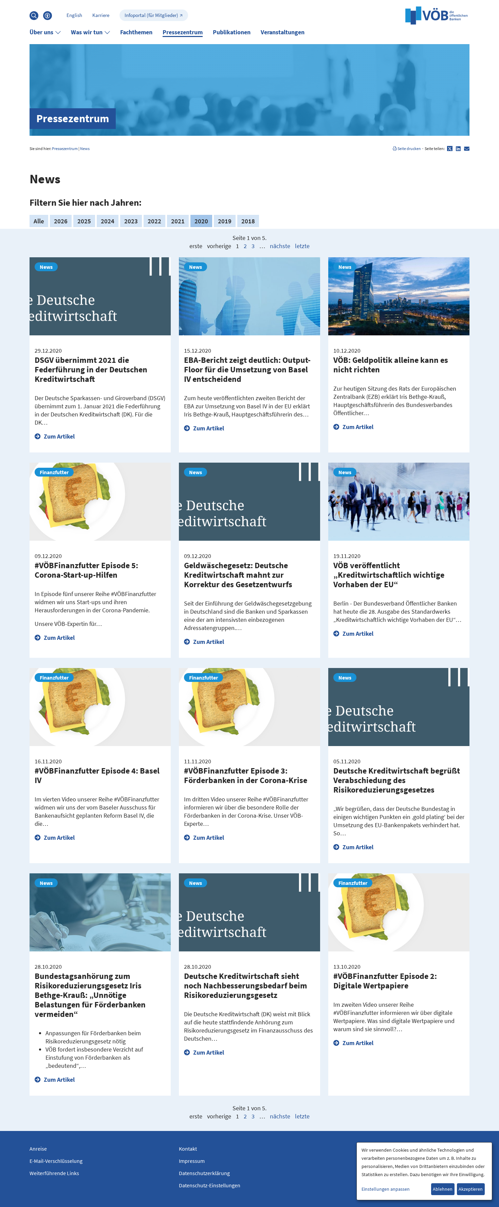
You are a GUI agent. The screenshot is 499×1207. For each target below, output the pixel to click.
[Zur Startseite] (436, 15)
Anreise (38, 1148)
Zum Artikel (58, 436)
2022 (154, 221)
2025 (84, 221)
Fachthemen (136, 32)
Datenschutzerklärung (204, 1173)
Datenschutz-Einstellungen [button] (209, 1185)
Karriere (100, 15)
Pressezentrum (183, 32)
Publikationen (232, 32)
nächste (280, 246)
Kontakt (188, 1148)
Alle (39, 221)
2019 (225, 221)
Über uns (41, 32)
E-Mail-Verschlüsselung (56, 1160)
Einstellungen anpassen (386, 1189)
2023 (131, 221)
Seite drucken (409, 149)
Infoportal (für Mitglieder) (151, 15)
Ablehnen (442, 1189)
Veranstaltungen (282, 32)
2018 (248, 221)
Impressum (192, 1160)
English (74, 15)
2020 (201, 221)
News (85, 148)
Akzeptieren (471, 1189)
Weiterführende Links (54, 1173)
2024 (107, 221)
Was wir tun (87, 32)
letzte (302, 246)
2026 (61, 221)
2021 (178, 221)
